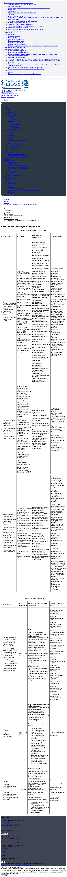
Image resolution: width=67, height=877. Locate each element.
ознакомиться (5, 872)
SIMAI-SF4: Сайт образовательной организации (16, 865)
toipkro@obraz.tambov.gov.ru (9, 93)
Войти (6, 100)
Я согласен (4, 875)
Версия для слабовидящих (9, 95)
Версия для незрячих (7, 97)
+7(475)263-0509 (6, 92)
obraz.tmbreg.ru (5, 848)
